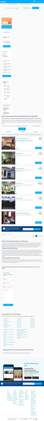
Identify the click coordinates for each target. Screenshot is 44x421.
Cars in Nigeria (15, 403)
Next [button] (14, 143)
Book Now (38, 147)
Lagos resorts (32, 325)
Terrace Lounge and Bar (25, 255)
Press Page (9, 394)
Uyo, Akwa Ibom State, (19, 140)
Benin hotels (19, 322)
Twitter (14, 391)
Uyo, (16, 155)
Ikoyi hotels (32, 324)
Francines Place (33, 397)
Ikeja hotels (32, 318)
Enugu (26, 394)
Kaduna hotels (19, 325)
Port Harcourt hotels (7, 321)
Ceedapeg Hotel (33, 411)
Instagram (15, 393)
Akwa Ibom (25, 140)
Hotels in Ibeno (21, 403)
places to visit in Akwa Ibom (13, 251)
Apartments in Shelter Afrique (6, 113)
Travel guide (15, 398)
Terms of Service (10, 398)
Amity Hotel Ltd (33, 402)
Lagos (26, 393)
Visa (8, 391)
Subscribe (9, 22)
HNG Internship (10, 400)
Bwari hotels (32, 321)
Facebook (14, 392)
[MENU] (42, 2)
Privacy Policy (9, 397)
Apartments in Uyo (7, 105)
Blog (8, 392)
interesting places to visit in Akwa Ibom (16, 246)
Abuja (26, 391)
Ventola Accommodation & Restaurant (33, 394)
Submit (8, 304)
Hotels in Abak (21, 399)
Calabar (26, 392)
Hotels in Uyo (21, 391)
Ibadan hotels (19, 318)
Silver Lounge (32, 255)
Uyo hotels (19, 324)
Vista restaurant (36, 253)
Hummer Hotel (33, 412)
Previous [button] (2, 143)
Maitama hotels (33, 322)
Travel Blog (15, 394)
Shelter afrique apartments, (26, 352)
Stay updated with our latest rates (6, 20)
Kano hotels (19, 321)
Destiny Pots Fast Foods (6, 255)
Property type (4, 51)
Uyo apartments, (6, 352)
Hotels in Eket (21, 392)
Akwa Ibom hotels (7, 325)
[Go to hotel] (8, 143)
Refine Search (6, 46)
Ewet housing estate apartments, (15, 352)
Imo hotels (5, 322)
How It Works (9, 399)
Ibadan (26, 398)
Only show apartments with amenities (6, 82)
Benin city (26, 397)
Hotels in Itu (21, 400)
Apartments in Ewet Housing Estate (6, 108)
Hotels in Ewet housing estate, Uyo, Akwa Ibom (7, 27)
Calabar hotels (6, 324)
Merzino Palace (33, 408)
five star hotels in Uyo (6, 262)
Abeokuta (26, 399)
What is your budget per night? (6, 37)
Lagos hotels (6, 318)
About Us (8, 393)
